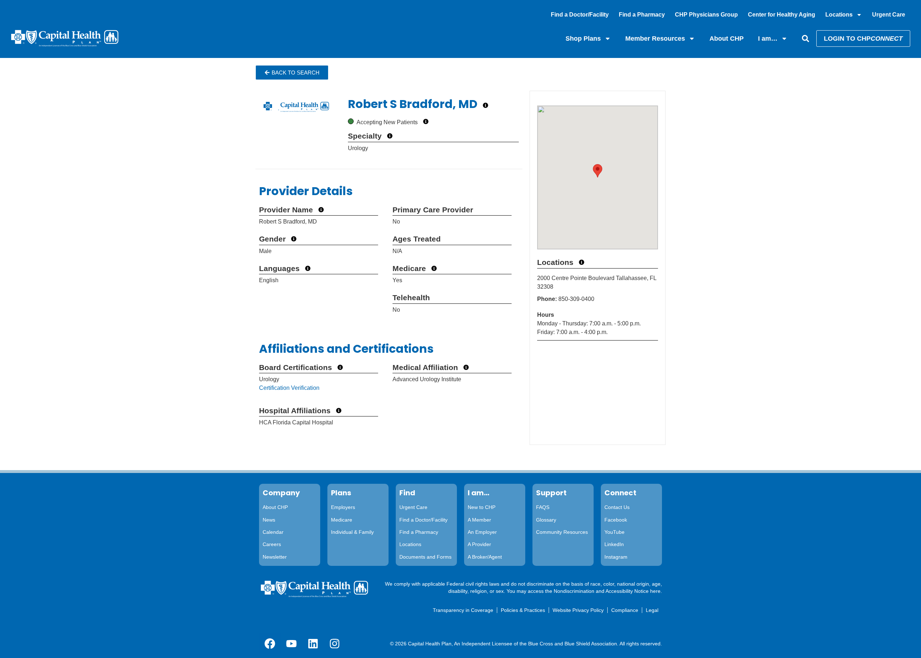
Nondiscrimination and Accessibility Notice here (607, 591)
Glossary (546, 520)
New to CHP (481, 507)
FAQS (542, 507)
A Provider (479, 544)
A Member (479, 520)
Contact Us (617, 507)
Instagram (615, 557)
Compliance (624, 610)
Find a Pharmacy (642, 15)
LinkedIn (614, 544)
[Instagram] (334, 643)
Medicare (341, 520)
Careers (272, 544)
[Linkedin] (313, 643)
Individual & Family (352, 532)
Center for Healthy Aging (781, 15)
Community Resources (562, 532)
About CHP (726, 38)
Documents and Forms (425, 557)
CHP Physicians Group (706, 15)
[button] (291, 72)
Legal (652, 610)
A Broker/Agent (485, 557)
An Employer (482, 532)
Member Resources (655, 38)
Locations (839, 15)
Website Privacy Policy (578, 610)
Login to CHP (863, 38)
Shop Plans (583, 38)
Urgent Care (888, 15)
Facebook (615, 520)
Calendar (273, 532)
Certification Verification (289, 388)
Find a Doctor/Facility (580, 15)
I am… (767, 38)
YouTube (614, 532)
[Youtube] (291, 643)
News (269, 520)
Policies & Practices (523, 610)
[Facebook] (270, 643)
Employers (343, 507)
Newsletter (275, 557)
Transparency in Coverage (463, 610)
